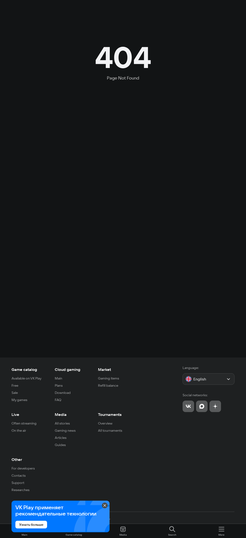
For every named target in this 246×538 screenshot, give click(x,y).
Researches (21, 490)
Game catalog (24, 369)
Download (63, 393)
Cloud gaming (67, 369)
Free (15, 385)
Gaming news (65, 430)
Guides (60, 445)
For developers (23, 468)
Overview (105, 423)
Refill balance (108, 385)
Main (58, 378)
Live (15, 414)
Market (104, 369)
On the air (19, 430)
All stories (62, 423)
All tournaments (110, 430)
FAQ (58, 400)
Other (17, 459)
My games (19, 400)
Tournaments (110, 414)
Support (18, 483)
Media (61, 414)
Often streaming (24, 423)
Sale (15, 393)
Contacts (19, 475)
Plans (59, 385)
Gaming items (108, 378)
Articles (61, 438)
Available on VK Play (27, 378)
